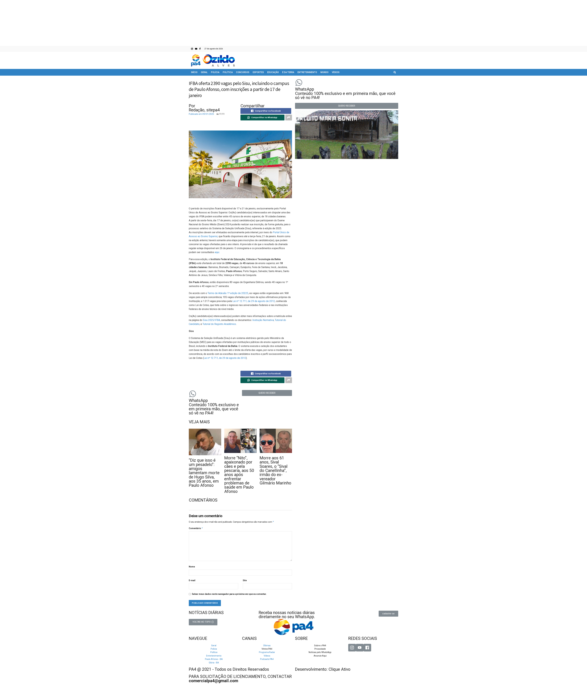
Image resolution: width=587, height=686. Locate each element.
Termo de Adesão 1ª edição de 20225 (228, 293)
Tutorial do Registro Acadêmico (219, 324)
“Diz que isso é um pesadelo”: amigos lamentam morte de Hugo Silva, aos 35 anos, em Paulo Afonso (204, 473)
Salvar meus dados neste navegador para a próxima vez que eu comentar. (229, 594)
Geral (204, 72)
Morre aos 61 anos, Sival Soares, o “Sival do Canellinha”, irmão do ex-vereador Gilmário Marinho (275, 471)
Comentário (196, 528)
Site (245, 580)
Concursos (242, 72)
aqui (217, 252)
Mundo (324, 72)
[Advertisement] (293, 23)
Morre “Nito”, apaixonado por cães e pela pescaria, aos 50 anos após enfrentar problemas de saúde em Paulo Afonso (239, 475)
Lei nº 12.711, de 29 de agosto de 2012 (254, 301)
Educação (273, 72)
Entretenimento (307, 72)
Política (228, 72)
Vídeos (336, 72)
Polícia (215, 72)
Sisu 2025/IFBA (211, 320)
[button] (267, 393)
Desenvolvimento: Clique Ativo (322, 669)
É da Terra (288, 72)
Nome (192, 566)
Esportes (258, 72)
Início (194, 72)
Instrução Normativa (263, 320)
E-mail (192, 580)
